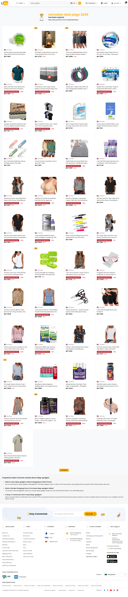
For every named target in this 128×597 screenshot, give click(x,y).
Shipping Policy (7, 554)
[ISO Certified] (19, 577)
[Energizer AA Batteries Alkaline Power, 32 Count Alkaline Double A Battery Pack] (17, 111)
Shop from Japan (29, 585)
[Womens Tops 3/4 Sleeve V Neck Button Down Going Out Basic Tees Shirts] (17, 297)
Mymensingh (90, 551)
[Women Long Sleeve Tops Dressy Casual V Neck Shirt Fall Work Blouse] (79, 185)
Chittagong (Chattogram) (94, 536)
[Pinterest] (117, 590)
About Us (5, 533)
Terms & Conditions (50, 590)
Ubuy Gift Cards (28, 556)
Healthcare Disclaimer (9, 565)
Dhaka (88, 533)
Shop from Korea (58, 585)
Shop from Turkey (83, 585)
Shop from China (70, 585)
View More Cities (91, 556)
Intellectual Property (8, 542)
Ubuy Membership (8, 559)
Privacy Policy (62, 590)
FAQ (24, 548)
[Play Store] (112, 562)
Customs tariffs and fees (10, 551)
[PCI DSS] (6, 577)
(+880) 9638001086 (115, 548)
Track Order (6, 548)
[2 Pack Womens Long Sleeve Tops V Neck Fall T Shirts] (48, 148)
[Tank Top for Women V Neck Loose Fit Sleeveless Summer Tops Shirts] (79, 260)
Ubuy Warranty (7, 562)
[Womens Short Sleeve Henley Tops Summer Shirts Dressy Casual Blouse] (17, 222)
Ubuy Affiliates (27, 554)
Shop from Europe (96, 585)
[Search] (79, 3)
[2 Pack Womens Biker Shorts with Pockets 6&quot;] (110, 297)
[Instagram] (107, 590)
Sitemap (4, 545)
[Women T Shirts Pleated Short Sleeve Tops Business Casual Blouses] (79, 334)
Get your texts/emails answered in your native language (117, 540)
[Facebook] (104, 590)
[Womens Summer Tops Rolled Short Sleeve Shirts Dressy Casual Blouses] (17, 185)
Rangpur (89, 554)
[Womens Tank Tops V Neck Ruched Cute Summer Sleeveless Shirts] (17, 260)
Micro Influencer (7, 556)
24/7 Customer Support (117, 534)
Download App (28, 533)
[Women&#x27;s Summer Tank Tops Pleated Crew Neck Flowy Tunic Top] (17, 406)
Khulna (88, 539)
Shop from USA (6, 585)
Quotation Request (8, 539)
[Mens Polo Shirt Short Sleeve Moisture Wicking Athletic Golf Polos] (17, 443)
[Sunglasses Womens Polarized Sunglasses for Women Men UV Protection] (110, 260)
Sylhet (88, 545)
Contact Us (5, 536)
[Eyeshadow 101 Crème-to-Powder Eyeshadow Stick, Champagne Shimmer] (110, 406)
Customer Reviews (29, 539)
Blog (24, 545)
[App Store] (112, 557)
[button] (91, 3)
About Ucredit (27, 551)
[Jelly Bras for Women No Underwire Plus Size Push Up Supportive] (48, 185)
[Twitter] (114, 590)
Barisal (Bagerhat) (92, 548)
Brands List (26, 536)
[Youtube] (111, 590)
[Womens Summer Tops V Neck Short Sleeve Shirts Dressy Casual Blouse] (110, 185)
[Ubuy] (4, 3)
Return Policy (27, 542)
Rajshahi (88, 542)
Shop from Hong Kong (43, 585)
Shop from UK (18, 585)
